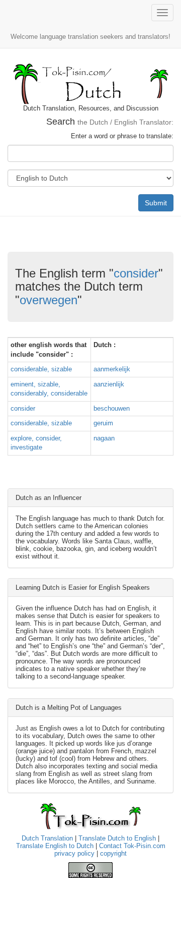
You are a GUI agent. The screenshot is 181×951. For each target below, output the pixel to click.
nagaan (104, 438)
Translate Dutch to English (117, 838)
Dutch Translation (47, 838)
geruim (103, 423)
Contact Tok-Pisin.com (132, 846)
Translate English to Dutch (55, 846)
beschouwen (112, 408)
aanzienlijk (109, 384)
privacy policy (74, 853)
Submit (156, 203)
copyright (113, 853)
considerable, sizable (41, 369)
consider (136, 273)
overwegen (48, 300)
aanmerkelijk (112, 369)
